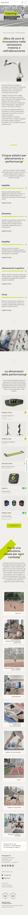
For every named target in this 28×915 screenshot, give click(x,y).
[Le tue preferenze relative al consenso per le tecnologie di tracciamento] (26, 465)
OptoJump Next (7, 463)
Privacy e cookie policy (7, 885)
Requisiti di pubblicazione (7, 887)
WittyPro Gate (6, 439)
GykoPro (4, 488)
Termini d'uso (5, 883)
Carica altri (14, 525)
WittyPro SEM (6, 513)
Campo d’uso (6, 203)
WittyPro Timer (7, 412)
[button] (2, 339)
